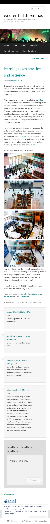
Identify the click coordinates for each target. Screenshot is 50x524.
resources (33, 46)
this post (42, 131)
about (15, 46)
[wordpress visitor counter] (10, 502)
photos (23, 46)
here (34, 145)
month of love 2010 (28, 294)
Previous (35, 58)
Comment (34, 480)
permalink (25, 296)
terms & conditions (11, 51)
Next (43, 58)
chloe (9, 312)
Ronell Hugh (11, 336)
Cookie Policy (9, 514)
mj (8, 390)
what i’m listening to (29, 51)
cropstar (10, 360)
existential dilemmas (23, 15)
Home (6, 46)
